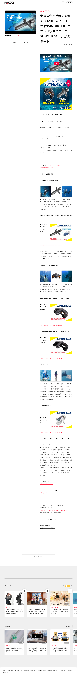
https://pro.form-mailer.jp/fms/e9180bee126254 (53, 510)
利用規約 (69, 670)
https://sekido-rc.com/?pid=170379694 (51, 432)
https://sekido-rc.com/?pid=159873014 (51, 358)
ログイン (69, 2)
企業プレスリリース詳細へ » (47, 528)
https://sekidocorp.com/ (47, 493)
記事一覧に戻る (38, 557)
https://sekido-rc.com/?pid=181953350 (51, 245)
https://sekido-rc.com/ (46, 484)
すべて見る (68, 626)
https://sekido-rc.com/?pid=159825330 (51, 325)
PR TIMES (48, 525)
